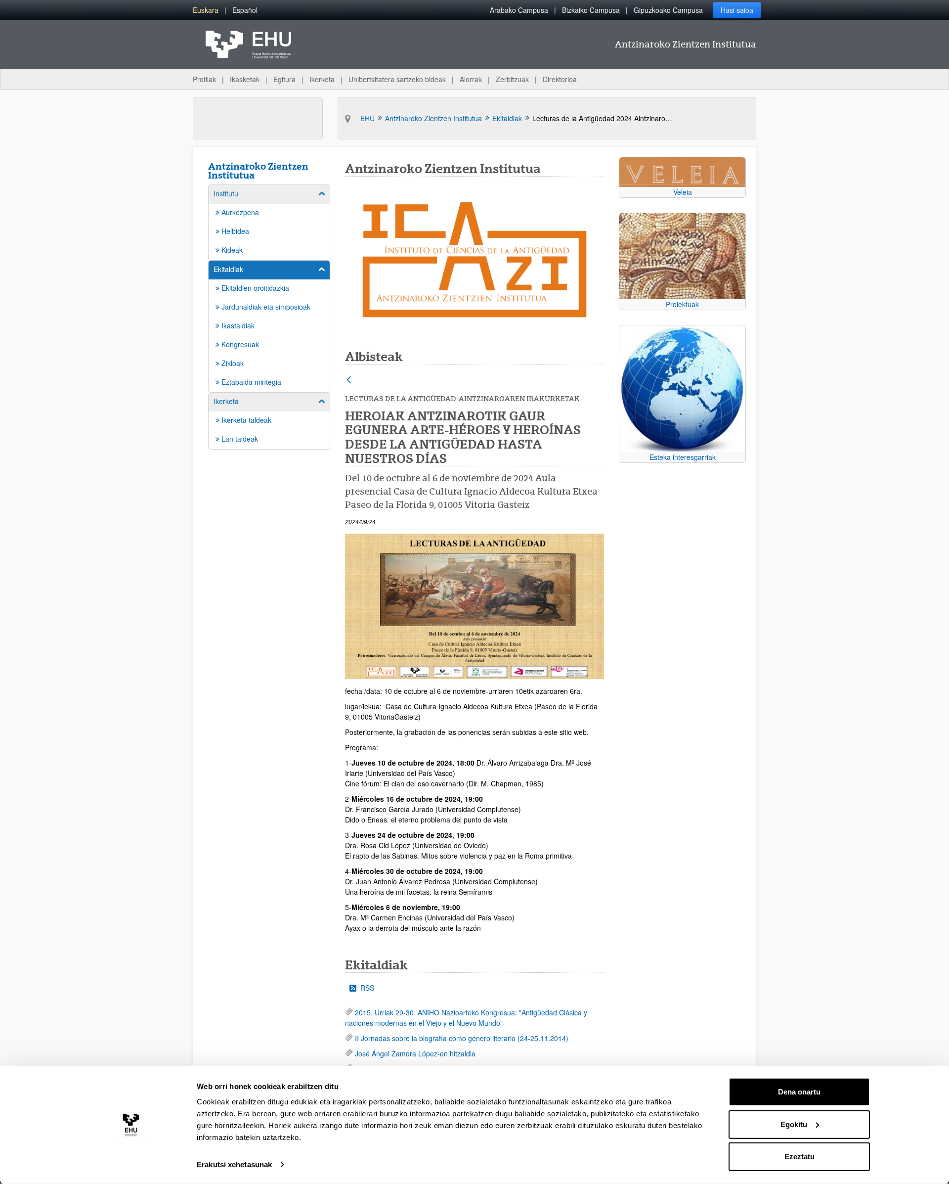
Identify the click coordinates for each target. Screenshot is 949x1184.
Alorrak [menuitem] (471, 79)
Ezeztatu (799, 1156)
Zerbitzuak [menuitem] (512, 79)
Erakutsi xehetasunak (234, 1164)
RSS (367, 988)
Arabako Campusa (519, 10)
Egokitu (793, 1124)
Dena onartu (799, 1092)
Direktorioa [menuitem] (560, 79)
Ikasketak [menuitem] (244, 79)
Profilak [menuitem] (204, 79)
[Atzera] (349, 380)
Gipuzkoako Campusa (668, 10)
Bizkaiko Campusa (591, 10)
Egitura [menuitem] (284, 79)
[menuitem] (205, 10)
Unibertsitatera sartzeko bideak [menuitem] (397, 79)
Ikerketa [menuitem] (322, 79)
